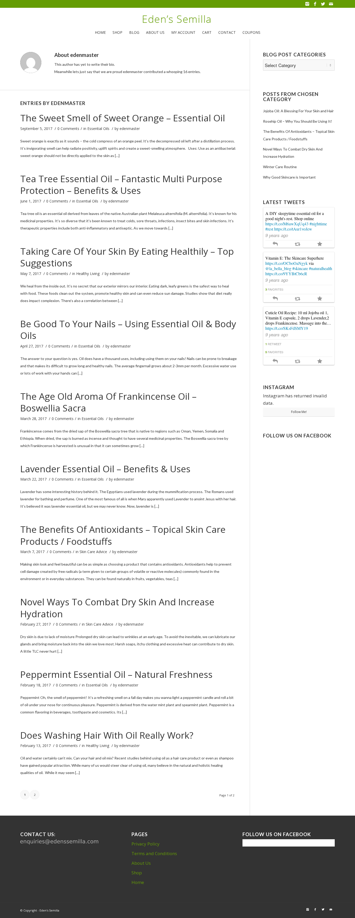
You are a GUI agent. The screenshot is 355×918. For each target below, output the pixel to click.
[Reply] (275, 244)
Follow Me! (299, 412)
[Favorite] (319, 244)
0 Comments (68, 128)
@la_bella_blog (278, 268)
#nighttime (318, 223)
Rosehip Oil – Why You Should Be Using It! (297, 121)
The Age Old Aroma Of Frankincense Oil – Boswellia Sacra (108, 402)
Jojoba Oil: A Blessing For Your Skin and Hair (298, 111)
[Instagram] (307, 4)
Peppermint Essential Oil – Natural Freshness (116, 674)
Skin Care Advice (93, 551)
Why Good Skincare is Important (289, 177)
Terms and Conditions (154, 853)
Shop (137, 873)
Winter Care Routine (280, 167)
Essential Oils (98, 128)
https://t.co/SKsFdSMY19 (286, 328)
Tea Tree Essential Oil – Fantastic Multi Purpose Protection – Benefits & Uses (121, 185)
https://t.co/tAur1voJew (293, 229)
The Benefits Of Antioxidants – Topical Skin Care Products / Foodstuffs (123, 535)
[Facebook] (315, 4)
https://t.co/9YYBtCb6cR (286, 273)
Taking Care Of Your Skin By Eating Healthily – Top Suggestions (127, 257)
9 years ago (276, 235)
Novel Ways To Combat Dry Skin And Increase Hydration (117, 608)
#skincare (300, 268)
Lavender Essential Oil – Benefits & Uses (105, 469)
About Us (141, 863)
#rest (269, 229)
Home (138, 882)
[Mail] (331, 4)
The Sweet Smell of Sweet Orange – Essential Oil (122, 118)
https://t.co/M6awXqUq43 (286, 223)
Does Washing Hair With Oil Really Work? (106, 735)
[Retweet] (297, 244)
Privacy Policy (146, 844)
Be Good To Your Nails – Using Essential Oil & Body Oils (128, 330)
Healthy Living (88, 273)
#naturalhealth (320, 268)
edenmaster (130, 128)
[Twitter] (323, 4)
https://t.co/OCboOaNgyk (286, 263)
